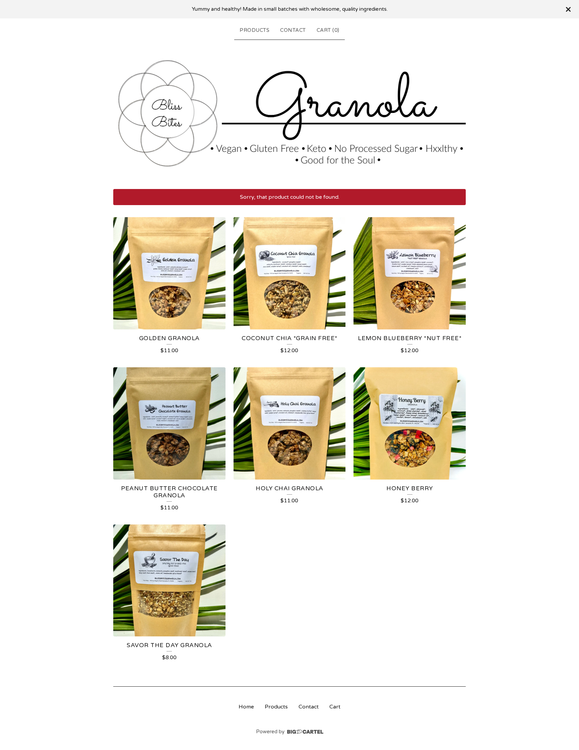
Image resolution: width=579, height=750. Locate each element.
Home (246, 706)
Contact (293, 30)
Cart (334, 706)
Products (254, 30)
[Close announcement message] (568, 9)
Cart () (328, 30)
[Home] (289, 113)
